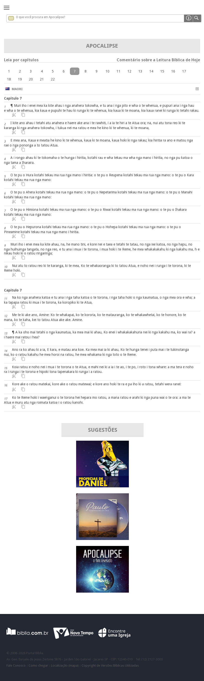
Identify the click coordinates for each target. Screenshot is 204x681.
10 (107, 71)
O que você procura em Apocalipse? (40, 17)
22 (53, 79)
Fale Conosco (16, 665)
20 (31, 79)
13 (140, 71)
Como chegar (38, 665)
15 (162, 71)
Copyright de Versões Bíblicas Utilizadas (110, 665)
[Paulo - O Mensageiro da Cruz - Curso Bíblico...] (102, 538)
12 (129, 71)
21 (42, 79)
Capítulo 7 (13, 98)
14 (151, 71)
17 (184, 71)
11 (118, 71)
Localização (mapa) (65, 665)
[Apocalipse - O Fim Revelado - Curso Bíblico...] (102, 591)
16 (173, 71)
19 (20, 79)
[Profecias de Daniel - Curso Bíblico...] (102, 486)
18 (9, 79)
